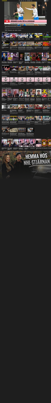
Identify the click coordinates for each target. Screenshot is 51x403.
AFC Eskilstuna (19, 30)
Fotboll (13, 30)
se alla (48, 51)
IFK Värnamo (16, 30)
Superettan (6, 30)
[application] (25, 14)
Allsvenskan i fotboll (10, 30)
